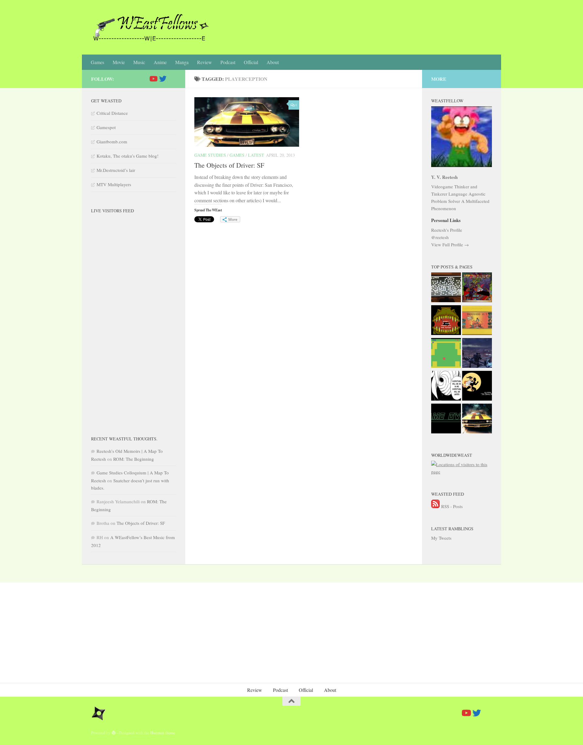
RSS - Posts (452, 506)
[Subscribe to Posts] (435, 506)
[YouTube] (153, 78)
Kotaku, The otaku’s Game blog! (128, 156)
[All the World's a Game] (446, 419)
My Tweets (441, 538)
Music (139, 62)
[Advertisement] (133, 322)
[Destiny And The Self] (477, 354)
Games (97, 62)
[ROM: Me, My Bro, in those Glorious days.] (446, 321)
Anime (160, 62)
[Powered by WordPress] (114, 733)
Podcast (227, 62)
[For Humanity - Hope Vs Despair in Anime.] (446, 386)
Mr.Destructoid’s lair (116, 170)
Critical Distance (112, 113)
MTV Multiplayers (114, 184)
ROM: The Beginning (133, 459)
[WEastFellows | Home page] (150, 27)
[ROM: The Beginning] (446, 354)
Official (251, 62)
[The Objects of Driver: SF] (477, 419)
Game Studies (210, 155)
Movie (119, 62)
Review (204, 62)
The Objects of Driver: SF (229, 165)
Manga (182, 62)
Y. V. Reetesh (444, 177)
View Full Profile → (450, 244)
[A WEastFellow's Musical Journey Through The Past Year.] (477, 288)
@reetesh (440, 237)
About (273, 62)
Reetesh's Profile (446, 230)
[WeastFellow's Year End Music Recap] (477, 386)
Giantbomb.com (112, 141)
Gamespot (106, 127)
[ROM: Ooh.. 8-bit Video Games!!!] (477, 321)
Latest (256, 155)
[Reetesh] (162, 78)
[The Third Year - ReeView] (446, 288)
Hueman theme (162, 732)
